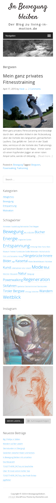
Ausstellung (15, 226)
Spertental (21, 286)
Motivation (8, 210)
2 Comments (34, 88)
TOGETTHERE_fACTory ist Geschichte (18, 466)
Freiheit (13, 251)
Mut (46, 267)
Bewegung (18, 164)
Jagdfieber (7, 480)
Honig (20, 256)
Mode (37, 267)
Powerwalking (9, 168)
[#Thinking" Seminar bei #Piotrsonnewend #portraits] (28, 391)
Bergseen (35, 164)
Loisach (28, 268)
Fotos (39, 247)
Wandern (46, 291)
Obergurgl (30, 274)
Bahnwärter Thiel (26, 226)
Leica (23, 268)
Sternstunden (42, 286)
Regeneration (36, 279)
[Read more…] (45, 156)
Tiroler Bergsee (13, 291)
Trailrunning (22, 168)
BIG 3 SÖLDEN (29, 233)
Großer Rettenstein (32, 251)
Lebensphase (16, 268)
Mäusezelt (14, 274)
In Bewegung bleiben (28, 11)
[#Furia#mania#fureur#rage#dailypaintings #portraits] (28, 340)
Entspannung (9, 205)
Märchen (6, 274)
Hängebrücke (33, 255)
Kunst (7, 267)
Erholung (33, 247)
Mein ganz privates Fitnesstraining (23, 79)
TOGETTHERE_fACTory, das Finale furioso (19, 475)
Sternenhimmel (31, 286)
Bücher (40, 232)
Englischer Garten (24, 240)
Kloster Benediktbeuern (36, 261)
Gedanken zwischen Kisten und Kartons (18, 453)
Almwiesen (7, 226)
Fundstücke (20, 251)
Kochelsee (48, 261)
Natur (22, 273)
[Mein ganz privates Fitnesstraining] (28, 126)
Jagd (13, 261)
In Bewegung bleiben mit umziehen (17, 457)
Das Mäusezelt (9, 462)
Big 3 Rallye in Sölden (11, 439)
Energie (10, 239)
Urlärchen (35, 292)
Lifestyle (12, 497)
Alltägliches (8, 196)
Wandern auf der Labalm (13, 444)
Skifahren (10, 286)
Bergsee (36, 226)
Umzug (28, 292)
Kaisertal (22, 261)
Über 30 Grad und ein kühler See (16, 471)
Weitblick (12, 297)
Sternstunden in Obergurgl (14, 448)
